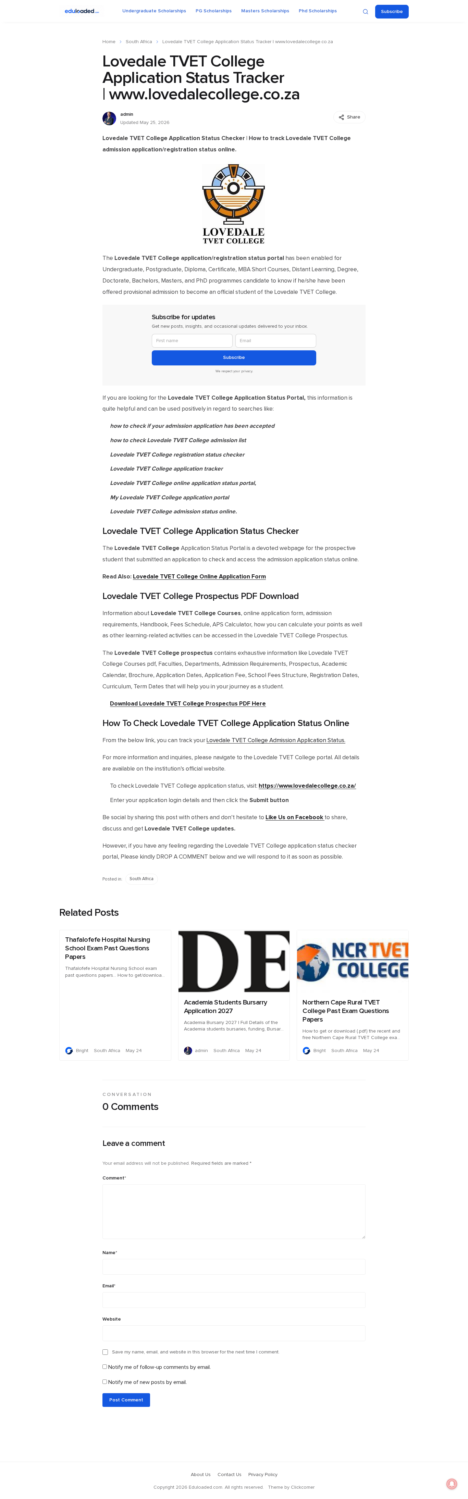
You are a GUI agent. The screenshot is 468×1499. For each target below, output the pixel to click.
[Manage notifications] (451, 1483)
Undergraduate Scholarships (154, 11)
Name (109, 1252)
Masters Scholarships (265, 11)
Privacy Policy (263, 1474)
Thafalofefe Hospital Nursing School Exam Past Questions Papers (107, 948)
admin (126, 114)
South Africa (139, 41)
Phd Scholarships (318, 11)
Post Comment (126, 1400)
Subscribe (392, 11)
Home (108, 41)
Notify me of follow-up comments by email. (159, 1367)
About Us (201, 1474)
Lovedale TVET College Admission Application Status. (276, 740)
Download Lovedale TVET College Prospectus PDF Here (188, 703)
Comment (114, 1178)
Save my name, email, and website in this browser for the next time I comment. (196, 1352)
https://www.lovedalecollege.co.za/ (307, 785)
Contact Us (230, 1474)
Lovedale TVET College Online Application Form (199, 576)
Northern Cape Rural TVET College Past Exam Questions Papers (346, 1011)
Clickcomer (303, 1487)
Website (111, 1319)
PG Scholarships (214, 11)
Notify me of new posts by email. (147, 1382)
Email (108, 1286)
